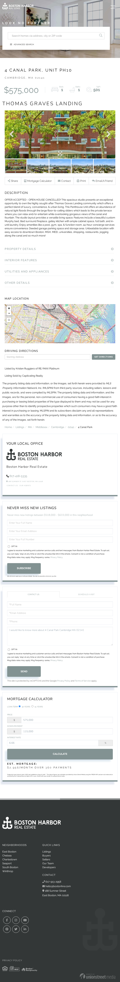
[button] (100, 35)
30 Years (25, 707)
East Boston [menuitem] (9, 851)
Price (9, 715)
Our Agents (25, 485)
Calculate (60, 753)
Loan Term (12, 707)
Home (8, 427)
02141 (71, 427)
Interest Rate (14, 737)
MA (30, 427)
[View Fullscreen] (9, 320)
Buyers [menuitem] (46, 855)
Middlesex (41, 427)
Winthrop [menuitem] (7, 871)
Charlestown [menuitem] (9, 859)
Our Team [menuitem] (48, 863)
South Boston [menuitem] (10, 867)
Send (24, 671)
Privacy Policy (56, 557)
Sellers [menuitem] (46, 859)
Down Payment (14, 726)
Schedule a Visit (86, 594)
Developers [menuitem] (49, 867)
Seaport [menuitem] (7, 863)
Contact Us (12, 485)
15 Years (38, 707)
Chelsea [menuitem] (7, 855)
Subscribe (24, 568)
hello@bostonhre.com (58, 886)
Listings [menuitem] (46, 851)
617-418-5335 (18, 476)
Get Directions (103, 357)
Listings (20, 427)
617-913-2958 (53, 881)
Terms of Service (83, 681)
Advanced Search (24, 44)
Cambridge (57, 427)
